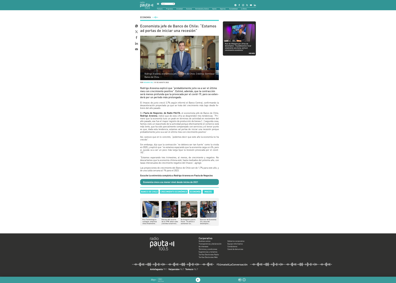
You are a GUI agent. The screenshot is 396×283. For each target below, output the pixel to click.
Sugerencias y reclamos (208, 252)
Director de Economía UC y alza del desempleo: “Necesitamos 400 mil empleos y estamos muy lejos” (208, 221)
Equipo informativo (235, 244)
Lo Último (244, 9)
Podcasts (160, 9)
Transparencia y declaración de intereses (210, 245)
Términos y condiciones (208, 249)
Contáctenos (232, 246)
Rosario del (148, 82)
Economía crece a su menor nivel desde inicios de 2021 (170, 182)
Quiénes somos (204, 241)
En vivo (160, 279)
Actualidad (179, 9)
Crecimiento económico (174, 191)
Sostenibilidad (233, 9)
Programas (169, 9)
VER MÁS (252, 53)
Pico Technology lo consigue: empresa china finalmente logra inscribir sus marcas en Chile (149, 221)
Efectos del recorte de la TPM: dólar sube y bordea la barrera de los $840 (170, 221)
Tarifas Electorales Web (208, 257)
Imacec (208, 191)
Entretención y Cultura (202, 9)
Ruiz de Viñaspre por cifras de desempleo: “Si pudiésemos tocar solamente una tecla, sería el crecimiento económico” (238, 47)
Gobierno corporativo (235, 241)
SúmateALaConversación (232, 264)
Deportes (223, 9)
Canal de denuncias (235, 249)
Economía (189, 9)
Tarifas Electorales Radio (209, 254)
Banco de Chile (149, 191)
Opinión (214, 9)
